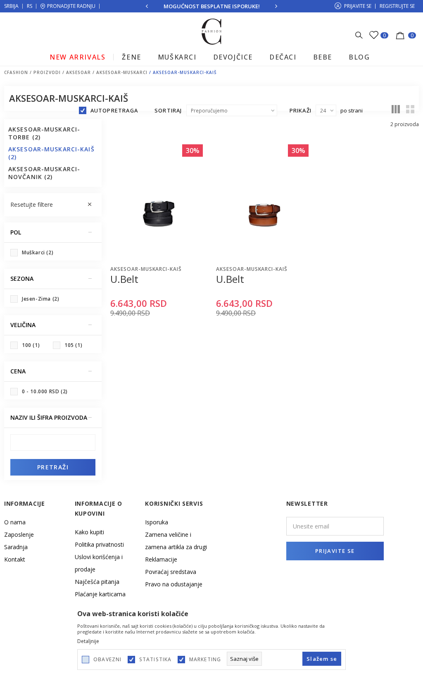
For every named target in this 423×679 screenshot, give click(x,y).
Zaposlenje (19, 534)
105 (73, 345)
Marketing (205, 659)
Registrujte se (397, 6)
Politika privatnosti (99, 544)
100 (31, 345)
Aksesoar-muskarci (121, 72)
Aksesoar (78, 72)
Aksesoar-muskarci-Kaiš (146, 269)
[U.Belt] (158, 200)
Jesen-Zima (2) (40, 298)
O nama (15, 522)
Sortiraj (168, 110)
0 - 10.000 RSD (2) (45, 391)
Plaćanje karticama (100, 594)
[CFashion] (212, 31)
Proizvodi (47, 72)
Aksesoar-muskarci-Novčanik (44, 173)
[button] (52, 204)
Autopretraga (114, 110)
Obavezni (107, 659)
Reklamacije (161, 559)
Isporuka (156, 522)
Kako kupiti (89, 532)
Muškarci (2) (37, 252)
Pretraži (53, 467)
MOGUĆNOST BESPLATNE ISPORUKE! (212, 6)
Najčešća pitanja (97, 582)
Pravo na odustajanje (173, 584)
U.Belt (124, 279)
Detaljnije (88, 641)
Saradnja (16, 547)
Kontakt (14, 559)
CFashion (16, 72)
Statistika (155, 659)
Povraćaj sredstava (170, 572)
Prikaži (300, 110)
